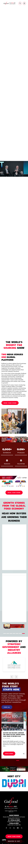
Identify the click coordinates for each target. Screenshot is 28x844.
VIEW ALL (7, 707)
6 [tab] (20, 633)
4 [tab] (14, 633)
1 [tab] (4, 633)
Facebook (6, 828)
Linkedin (14, 828)
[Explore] (24, 3)
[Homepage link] (9, 3)
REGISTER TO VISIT (14, 841)
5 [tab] (17, 633)
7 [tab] (23, 633)
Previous (12, 677)
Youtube (18, 828)
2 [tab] (7, 633)
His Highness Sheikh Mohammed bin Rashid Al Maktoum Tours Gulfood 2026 (14, 734)
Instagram (10, 828)
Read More (9, 753)
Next (16, 677)
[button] (3, 760)
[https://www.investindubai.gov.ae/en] (14, 783)
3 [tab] (11, 633)
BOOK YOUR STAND (10, 403)
